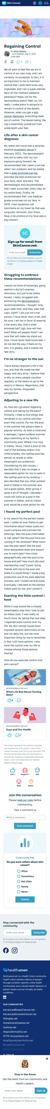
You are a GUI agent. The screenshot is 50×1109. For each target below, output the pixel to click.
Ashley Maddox (19, 51)
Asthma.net (9, 1027)
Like (11, 771)
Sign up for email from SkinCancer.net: (25, 243)
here (20, 763)
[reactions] (9, 735)
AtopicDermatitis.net (15, 1031)
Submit (25, 899)
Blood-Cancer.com (14, 1049)
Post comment (25, 825)
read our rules (25, 800)
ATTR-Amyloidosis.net (16, 1036)
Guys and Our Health (18, 729)
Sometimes (27, 876)
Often (24, 871)
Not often (26, 881)
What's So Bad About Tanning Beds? (23, 693)
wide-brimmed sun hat (24, 173)
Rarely (24, 886)
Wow (17, 783)
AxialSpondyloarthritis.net (18, 1040)
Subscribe (35, 252)
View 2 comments (24, 810)
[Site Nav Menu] (46, 3)
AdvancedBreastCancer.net (19, 1009)
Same (30, 783)
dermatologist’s (30, 301)
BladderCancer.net (14, 1044)
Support (24, 771)
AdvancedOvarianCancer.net (19, 1014)
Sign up (41, 1090)
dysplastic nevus (24, 149)
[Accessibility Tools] (34, 3)
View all (10, 1054)
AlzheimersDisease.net (16, 1022)
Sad (35, 771)
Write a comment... (16, 817)
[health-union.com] (15, 971)
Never (24, 891)
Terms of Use (30, 1100)
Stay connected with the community (18, 924)
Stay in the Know (25, 1074)
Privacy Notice (14, 1100)
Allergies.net (10, 1018)
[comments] (19, 700)
